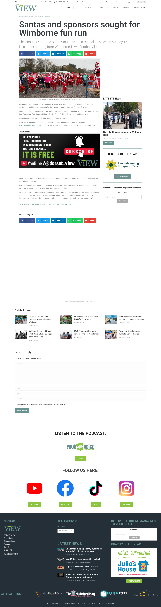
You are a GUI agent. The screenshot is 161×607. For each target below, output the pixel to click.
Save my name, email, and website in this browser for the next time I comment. (41, 405)
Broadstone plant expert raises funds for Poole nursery (86, 318)
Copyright (84, 603)
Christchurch (69, 562)
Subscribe (122, 193)
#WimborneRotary (64, 204)
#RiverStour (39, 204)
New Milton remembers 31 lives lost (122, 133)
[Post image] (122, 115)
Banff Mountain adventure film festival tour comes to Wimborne (131, 318)
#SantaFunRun (50, 204)
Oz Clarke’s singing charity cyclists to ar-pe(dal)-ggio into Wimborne (40, 319)
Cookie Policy (109, 603)
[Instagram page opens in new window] (141, 2)
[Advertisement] (122, 74)
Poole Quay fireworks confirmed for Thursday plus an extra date (83, 575)
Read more (108, 143)
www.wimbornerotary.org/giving (31, 125)
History (76, 562)
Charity (74, 302)
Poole (82, 570)
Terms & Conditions (71, 603)
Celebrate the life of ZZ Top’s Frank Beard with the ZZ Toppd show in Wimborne (40, 334)
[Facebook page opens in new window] (138, 2)
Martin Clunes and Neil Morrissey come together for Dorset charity (86, 332)
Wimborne (80, 302)
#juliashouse (29, 204)
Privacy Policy (96, 603)
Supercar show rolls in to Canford (82, 567)
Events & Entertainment (73, 570)
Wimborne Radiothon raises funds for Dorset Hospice (129, 332)
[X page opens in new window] (144, 2)
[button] (27, 53)
